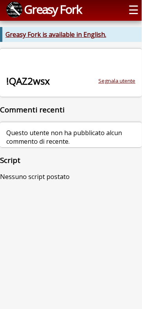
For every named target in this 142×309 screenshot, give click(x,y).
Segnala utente (116, 80)
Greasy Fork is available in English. (56, 34)
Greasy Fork (52, 9)
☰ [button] (133, 10)
